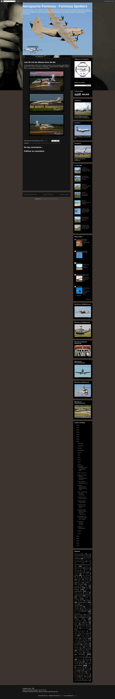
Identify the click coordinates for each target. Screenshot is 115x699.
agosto (80, 452)
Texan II (89, 671)
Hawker (77, 625)
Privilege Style (78, 656)
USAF (82, 676)
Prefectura (88, 652)
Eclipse (83, 608)
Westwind (76, 680)
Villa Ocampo (84, 677)
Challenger (87, 599)
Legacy (76, 640)
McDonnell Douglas (82, 643)
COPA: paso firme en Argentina (86, 266)
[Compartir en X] (55, 141)
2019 (77, 441)
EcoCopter (89, 608)
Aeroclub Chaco (79, 557)
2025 (77, 427)
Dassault (77, 605)
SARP (89, 665)
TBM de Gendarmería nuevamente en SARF (82, 487)
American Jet (87, 578)
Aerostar (87, 568)
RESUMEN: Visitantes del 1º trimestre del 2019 (82, 468)
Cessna (77, 599)
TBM (77, 672)
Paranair (87, 647)
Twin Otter (86, 674)
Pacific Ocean (78, 647)
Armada (76, 581)
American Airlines (78, 578)
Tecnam (82, 672)
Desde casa (78, 607)
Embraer (84, 611)
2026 (77, 425)
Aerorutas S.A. (78, 568)
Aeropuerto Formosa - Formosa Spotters (55, 6)
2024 (77, 430)
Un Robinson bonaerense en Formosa (85, 178)
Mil (83, 644)
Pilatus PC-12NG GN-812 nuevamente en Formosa (82, 477)
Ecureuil (78, 610)
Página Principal (48, 194)
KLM (81, 635)
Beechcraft (78, 588)
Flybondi (89, 614)
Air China (85, 252)
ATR (90, 581)
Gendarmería (78, 620)
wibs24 (61, 695)
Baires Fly (31, 143)
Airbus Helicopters (86, 575)
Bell (87, 588)
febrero (80, 531)
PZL (85, 656)
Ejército (86, 610)
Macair (82, 641)
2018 (77, 536)
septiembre (81, 450)
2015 (77, 543)
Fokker (86, 617)
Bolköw (86, 589)
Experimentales (79, 614)
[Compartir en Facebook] (57, 141)
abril (79, 462)
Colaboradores (44, 143)
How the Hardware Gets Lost (86, 242)
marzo (79, 464)
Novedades (85, 646)
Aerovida (85, 569)
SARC (82, 663)
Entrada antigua (64, 194)
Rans (81, 657)
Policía (81, 652)
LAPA (86, 635)
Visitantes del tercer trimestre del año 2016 (85, 210)
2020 (77, 439)
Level (81, 640)
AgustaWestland (79, 571)
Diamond (87, 607)
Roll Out (78, 263)
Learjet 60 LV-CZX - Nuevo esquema (85, 219)
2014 (77, 545)
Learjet (50, 143)
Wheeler (82, 680)
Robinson (87, 659)
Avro (88, 584)
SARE (89, 663)
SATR (77, 667)
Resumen (88, 657)
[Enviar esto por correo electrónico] (52, 141)
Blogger (75, 695)
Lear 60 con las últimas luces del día (81, 506)
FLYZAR (79, 617)
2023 (77, 432)
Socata (76, 670)
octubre (80, 448)
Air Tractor (86, 573)
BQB (88, 591)
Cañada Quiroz (87, 594)
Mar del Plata (88, 641)
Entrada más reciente (30, 194)
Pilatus (84, 649)
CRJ (76, 604)
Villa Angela (77, 677)
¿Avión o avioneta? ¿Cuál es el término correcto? (85, 186)
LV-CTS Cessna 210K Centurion (82, 497)
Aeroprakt (86, 566)
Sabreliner (87, 662)
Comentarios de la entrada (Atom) (50, 199)
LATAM (76, 638)
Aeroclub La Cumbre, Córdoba (80, 523)
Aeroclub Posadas (84, 560)
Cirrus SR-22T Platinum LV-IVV (82, 482)
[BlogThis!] (54, 141)
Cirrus (81, 600)
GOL (76, 623)
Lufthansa (86, 640)
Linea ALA (79, 286)
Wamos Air (86, 679)
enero (79, 533)
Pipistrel (80, 651)
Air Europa (83, 572)
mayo (79, 459)
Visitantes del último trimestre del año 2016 (85, 227)
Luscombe (77, 641)
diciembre (80, 443)
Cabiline (79, 594)
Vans (87, 676)
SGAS (80, 669)
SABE (80, 662)
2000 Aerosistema (79, 554)
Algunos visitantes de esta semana (86, 202)
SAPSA (76, 663)
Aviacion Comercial (81, 251)
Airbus (77, 575)
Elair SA (76, 611)
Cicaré (76, 600)
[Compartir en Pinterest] (58, 141)
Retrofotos (80, 659)
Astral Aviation (83, 581)
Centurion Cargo (83, 597)
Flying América (87, 616)
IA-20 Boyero (82, 626)
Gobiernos (84, 622)
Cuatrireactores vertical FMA (81, 501)
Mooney (87, 644)
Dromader (77, 608)
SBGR (76, 669)
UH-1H (76, 676)
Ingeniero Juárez (85, 632)
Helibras (84, 625)
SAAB (87, 661)
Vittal (80, 679)
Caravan (79, 596)
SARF (59, 143)
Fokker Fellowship (81, 239)
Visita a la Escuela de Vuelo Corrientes (82, 493)
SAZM (82, 667)
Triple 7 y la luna (81, 473)
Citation (88, 600)
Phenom (77, 649)
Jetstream (83, 634)
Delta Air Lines (86, 605)
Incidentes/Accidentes (80, 631)
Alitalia (78, 577)
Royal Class (78, 661)
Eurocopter (77, 613)
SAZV (88, 667)
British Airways (78, 593)
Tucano (83, 673)
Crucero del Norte (85, 604)
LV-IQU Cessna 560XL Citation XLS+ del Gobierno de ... (82, 512)
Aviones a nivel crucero (83, 583)
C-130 (86, 593)
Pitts (85, 651)
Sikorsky (87, 669)
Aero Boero (86, 555)
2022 (77, 434)
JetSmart (77, 634)
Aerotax (76, 569)
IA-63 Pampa (85, 628)
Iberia (76, 629)
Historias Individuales (82, 275)
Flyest (78, 616)
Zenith (87, 680)
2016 (77, 540)
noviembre (81, 445)
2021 (77, 436)
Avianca (79, 582)
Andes (79, 579)
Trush (77, 673)
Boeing (77, 589)
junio (79, 457)
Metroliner (77, 644)
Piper (89, 649)
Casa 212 (88, 596)
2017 (77, 538)
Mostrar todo (88, 299)
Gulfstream (85, 623)
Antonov (87, 579)
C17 (75, 594)
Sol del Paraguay (87, 670)
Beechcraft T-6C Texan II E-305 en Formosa (81, 518)
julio (79, 455)
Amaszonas (86, 577)
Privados (55, 143)
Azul (76, 586)
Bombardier (37, 143)
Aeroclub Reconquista (80, 561)
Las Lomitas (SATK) (84, 637)
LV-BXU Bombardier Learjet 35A (84, 194)
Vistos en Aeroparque (81, 527)
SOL (81, 670)
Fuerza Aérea (80, 619)
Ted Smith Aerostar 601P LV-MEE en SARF (86, 169)
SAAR (76, 662)
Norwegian (77, 646)
